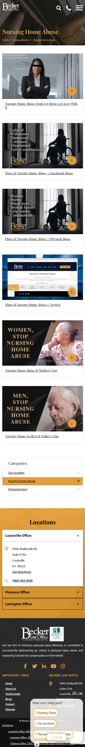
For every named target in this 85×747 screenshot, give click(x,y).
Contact (9, 704)
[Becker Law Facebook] (25, 666)
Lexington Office (18, 604)
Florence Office (17, 592)
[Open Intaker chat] (36, 745)
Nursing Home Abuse (21, 481)
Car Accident (16, 473)
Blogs (8, 699)
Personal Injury (17, 489)
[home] (11, 6)
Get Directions (21, 572)
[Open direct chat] (74, 693)
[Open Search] (59, 8)
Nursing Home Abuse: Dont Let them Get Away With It (41, 105)
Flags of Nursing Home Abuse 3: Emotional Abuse (39, 173)
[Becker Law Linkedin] (44, 666)
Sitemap (10, 709)
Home (8, 683)
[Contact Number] (68, 8)
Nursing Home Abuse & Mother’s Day (31, 370)
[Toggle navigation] (78, 8)
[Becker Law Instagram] (63, 666)
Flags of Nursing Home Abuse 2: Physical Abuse (38, 239)
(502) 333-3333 (22, 580)
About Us (10, 688)
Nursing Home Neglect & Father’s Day (32, 436)
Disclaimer (7, 725)
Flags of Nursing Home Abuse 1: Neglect (32, 305)
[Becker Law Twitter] (35, 666)
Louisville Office (18, 535)
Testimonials (12, 693)
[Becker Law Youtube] (54, 666)
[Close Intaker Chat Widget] (81, 693)
